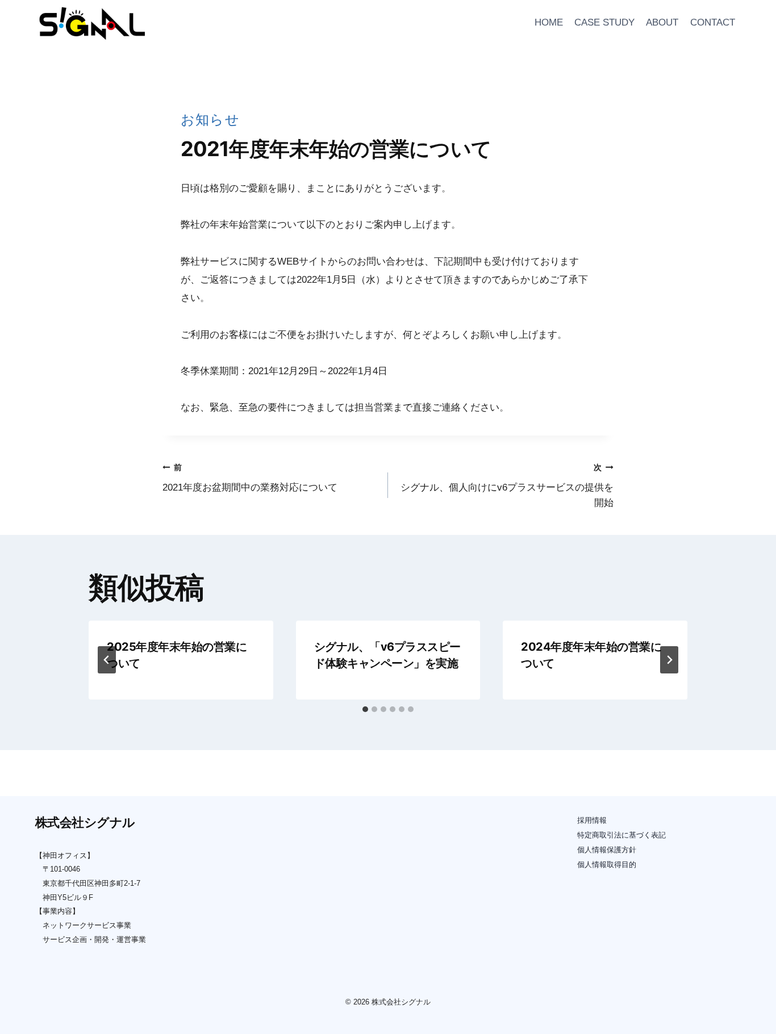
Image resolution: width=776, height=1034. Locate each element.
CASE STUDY (604, 22)
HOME (549, 22)
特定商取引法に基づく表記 (621, 835)
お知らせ (210, 119)
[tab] (365, 709)
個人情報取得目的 (606, 864)
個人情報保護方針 (606, 849)
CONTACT (712, 22)
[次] (669, 659)
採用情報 (592, 820)
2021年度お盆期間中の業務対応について (249, 478)
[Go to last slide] (107, 659)
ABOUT (662, 22)
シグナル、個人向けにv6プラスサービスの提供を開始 (507, 485)
